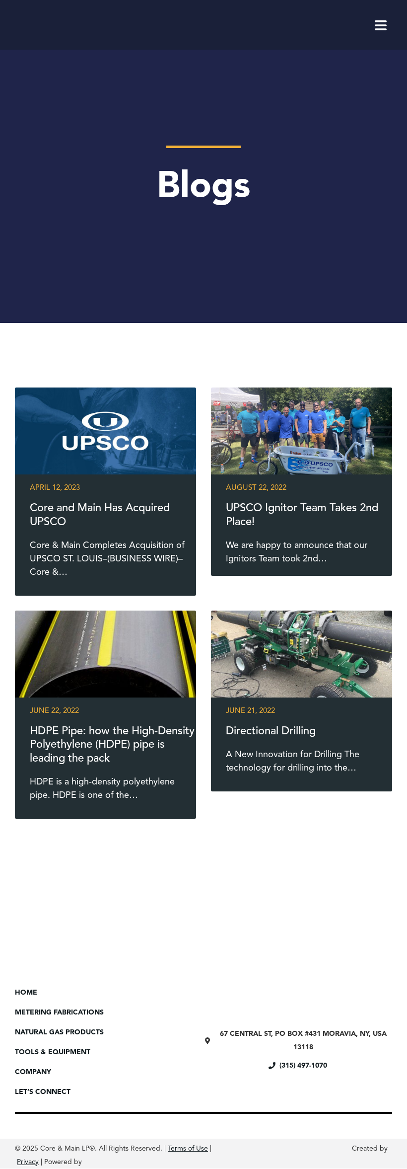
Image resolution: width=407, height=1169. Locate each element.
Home (26, 992)
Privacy (28, 1162)
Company (33, 1072)
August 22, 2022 (256, 488)
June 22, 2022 (54, 711)
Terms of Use (188, 1148)
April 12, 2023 (55, 488)
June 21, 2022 (250, 711)
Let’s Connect (42, 1092)
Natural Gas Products (59, 1032)
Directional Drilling (271, 731)
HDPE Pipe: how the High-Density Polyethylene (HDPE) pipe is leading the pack (112, 745)
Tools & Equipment (52, 1052)
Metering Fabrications (59, 1012)
